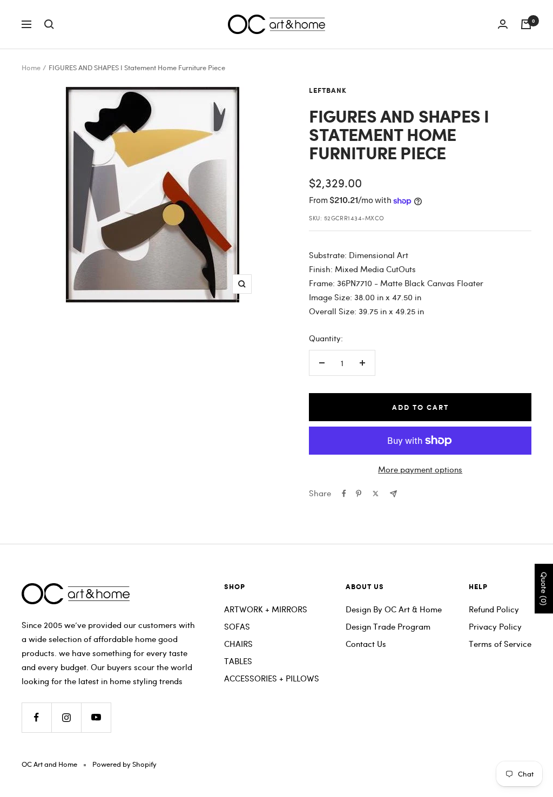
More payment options (420, 469)
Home (31, 67)
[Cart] (526, 24)
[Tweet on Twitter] (375, 493)
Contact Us (366, 643)
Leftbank (328, 90)
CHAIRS (238, 643)
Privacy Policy (495, 626)
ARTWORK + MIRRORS (265, 609)
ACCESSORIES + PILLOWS (271, 678)
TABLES (238, 661)
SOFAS (237, 626)
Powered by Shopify (124, 764)
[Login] (503, 24)
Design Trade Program (388, 626)
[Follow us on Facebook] (36, 717)
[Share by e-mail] (393, 493)
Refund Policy (494, 609)
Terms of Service (500, 643)
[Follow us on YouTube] (96, 717)
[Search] (49, 24)
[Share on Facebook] (344, 493)
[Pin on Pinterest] (358, 493)
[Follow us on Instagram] (66, 717)
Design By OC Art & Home (394, 609)
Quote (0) (544, 588)
